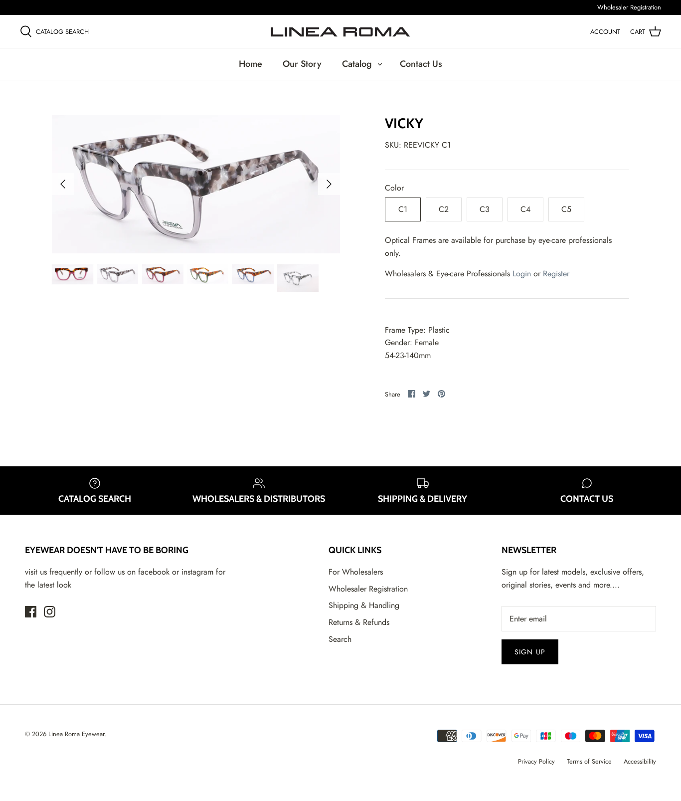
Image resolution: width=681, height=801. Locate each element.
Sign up (529, 652)
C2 (444, 209)
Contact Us (421, 63)
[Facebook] (30, 611)
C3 (485, 209)
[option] (196, 184)
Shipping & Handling (364, 605)
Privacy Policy (536, 761)
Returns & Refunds (359, 622)
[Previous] (63, 184)
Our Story (302, 63)
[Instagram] (49, 611)
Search (340, 639)
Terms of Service (589, 761)
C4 (525, 209)
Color (394, 188)
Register (556, 273)
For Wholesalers (356, 572)
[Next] (329, 184)
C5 (566, 209)
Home (250, 63)
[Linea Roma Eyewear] (340, 31)
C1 (402, 209)
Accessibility (640, 761)
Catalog (357, 63)
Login (521, 273)
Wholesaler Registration (629, 7)
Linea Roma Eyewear (76, 734)
